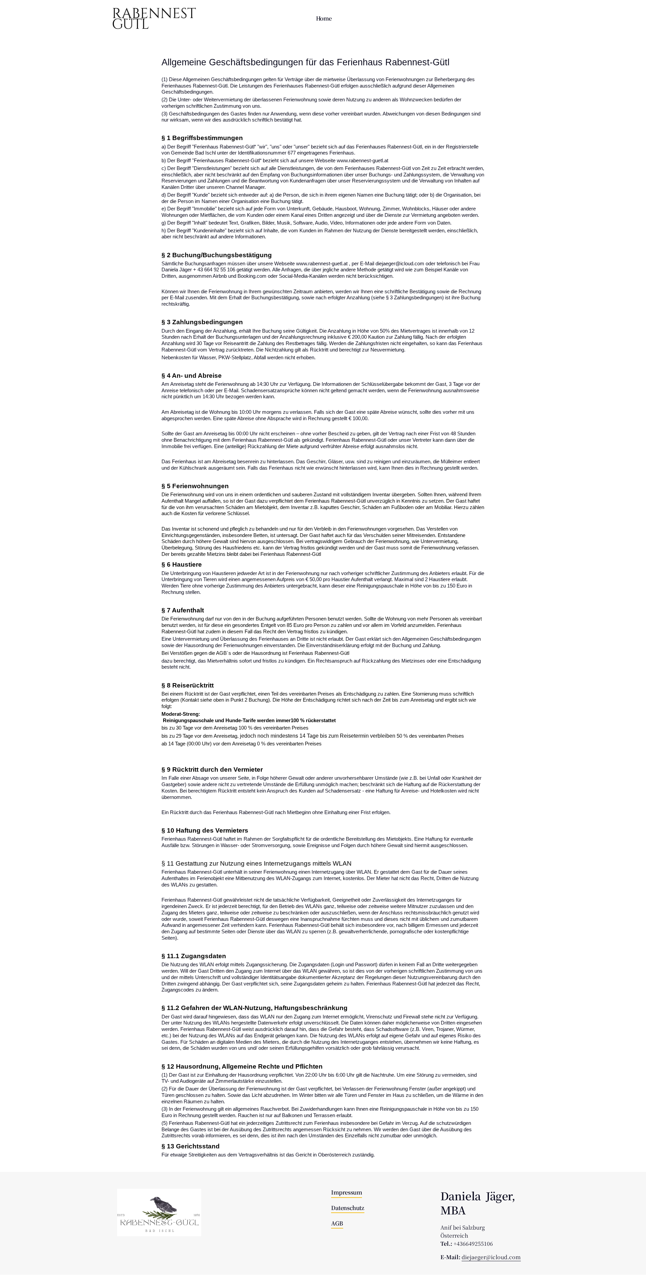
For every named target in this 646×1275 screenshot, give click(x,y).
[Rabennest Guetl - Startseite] (154, 18)
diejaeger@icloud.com (491, 1257)
